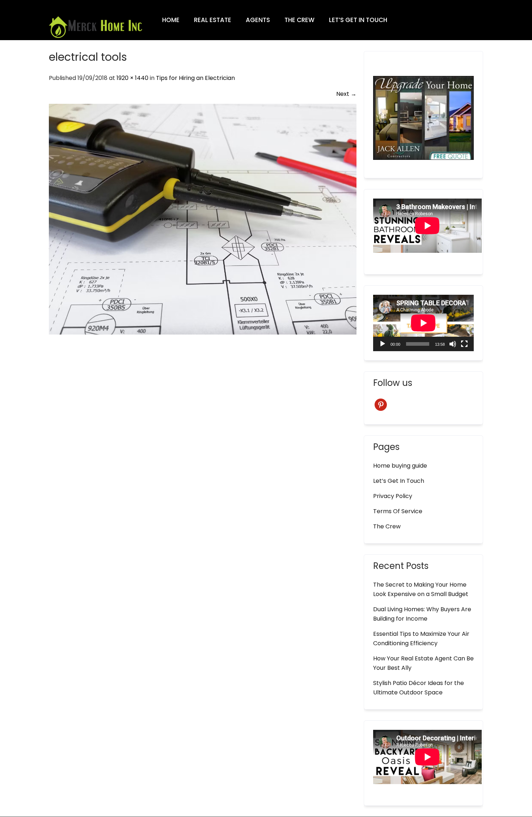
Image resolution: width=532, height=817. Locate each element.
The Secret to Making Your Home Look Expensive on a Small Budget (420, 589)
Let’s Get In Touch (358, 20)
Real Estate (212, 20)
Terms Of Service (397, 511)
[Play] (382, 344)
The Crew (299, 20)
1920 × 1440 (132, 78)
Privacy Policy (392, 496)
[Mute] (452, 344)
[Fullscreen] (464, 344)
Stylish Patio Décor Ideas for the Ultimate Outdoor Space (418, 688)
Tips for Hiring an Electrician (195, 78)
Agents (258, 20)
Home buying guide (400, 465)
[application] (423, 323)
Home (171, 20)
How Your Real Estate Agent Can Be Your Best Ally (423, 663)
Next (346, 94)
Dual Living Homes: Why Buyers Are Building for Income (422, 614)
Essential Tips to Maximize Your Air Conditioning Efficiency (421, 638)
